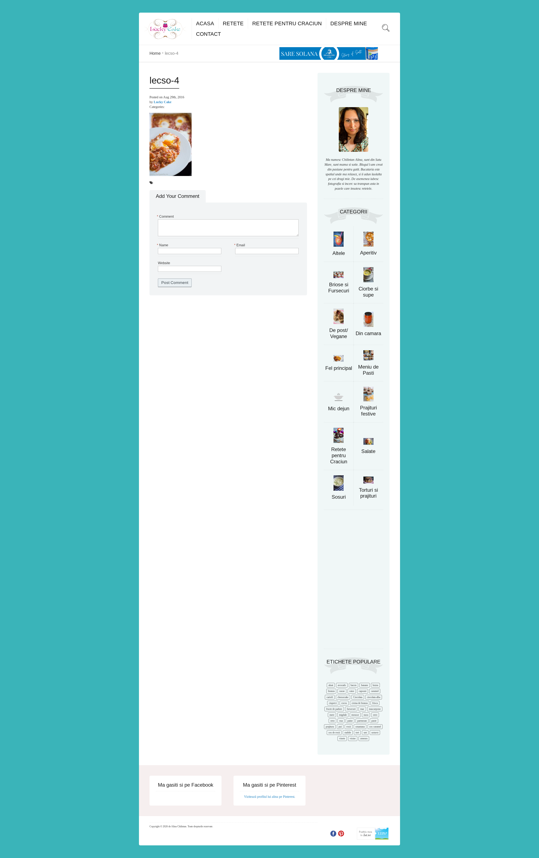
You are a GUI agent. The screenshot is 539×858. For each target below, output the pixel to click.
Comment (166, 216)
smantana (360, 726)
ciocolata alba (373, 697)
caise (351, 691)
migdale (343, 714)
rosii (348, 726)
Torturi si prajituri (368, 493)
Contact (208, 34)
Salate (368, 451)
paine (350, 720)
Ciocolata (357, 697)
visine (353, 738)
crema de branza (360, 703)
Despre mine (348, 23)
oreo (375, 714)
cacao (342, 691)
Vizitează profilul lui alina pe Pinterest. (269, 796)
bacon (353, 685)
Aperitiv (368, 253)
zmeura (363, 738)
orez (332, 720)
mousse (355, 714)
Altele (338, 253)
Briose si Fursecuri (338, 287)
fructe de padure (334, 708)
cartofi (330, 697)
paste (373, 720)
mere (332, 714)
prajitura (330, 726)
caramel (375, 691)
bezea (375, 685)
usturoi (374, 732)
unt (365, 732)
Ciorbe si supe (368, 292)
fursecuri (351, 708)
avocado (342, 685)
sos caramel (375, 726)
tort (357, 732)
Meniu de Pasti (368, 370)
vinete (342, 738)
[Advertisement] (353, 581)
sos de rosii (334, 732)
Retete (233, 23)
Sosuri (339, 497)
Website (164, 263)
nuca (366, 714)
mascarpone (375, 708)
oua (341, 720)
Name (163, 245)
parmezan (362, 720)
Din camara (368, 333)
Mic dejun (338, 408)
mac (362, 708)
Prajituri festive (368, 411)
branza (331, 691)
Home (155, 53)
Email (240, 245)
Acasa (205, 23)
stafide (347, 732)
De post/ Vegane (338, 333)
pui (340, 726)
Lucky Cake (162, 102)
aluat (330, 685)
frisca (375, 703)
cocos (344, 703)
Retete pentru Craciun (287, 23)
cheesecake (343, 697)
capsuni (362, 691)
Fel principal (338, 368)
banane (364, 685)
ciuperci (333, 703)
